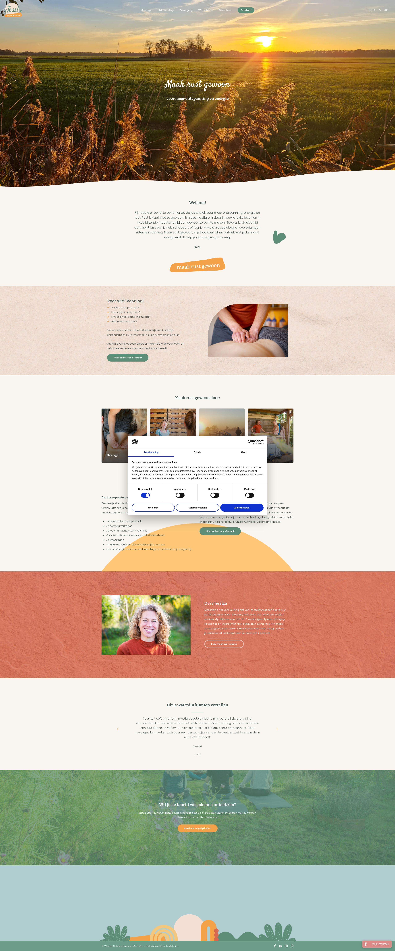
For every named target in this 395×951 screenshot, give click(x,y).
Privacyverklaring (294, 901)
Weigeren (153, 507)
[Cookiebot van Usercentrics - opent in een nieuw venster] (250, 442)
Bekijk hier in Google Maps (222, 915)
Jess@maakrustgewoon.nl (51, 921)
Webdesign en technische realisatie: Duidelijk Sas (155, 946)
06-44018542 (43, 916)
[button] (127, 358)
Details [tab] (197, 452)
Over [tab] (243, 452)
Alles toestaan (241, 507)
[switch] (180, 495)
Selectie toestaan (197, 507)
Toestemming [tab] (151, 452)
